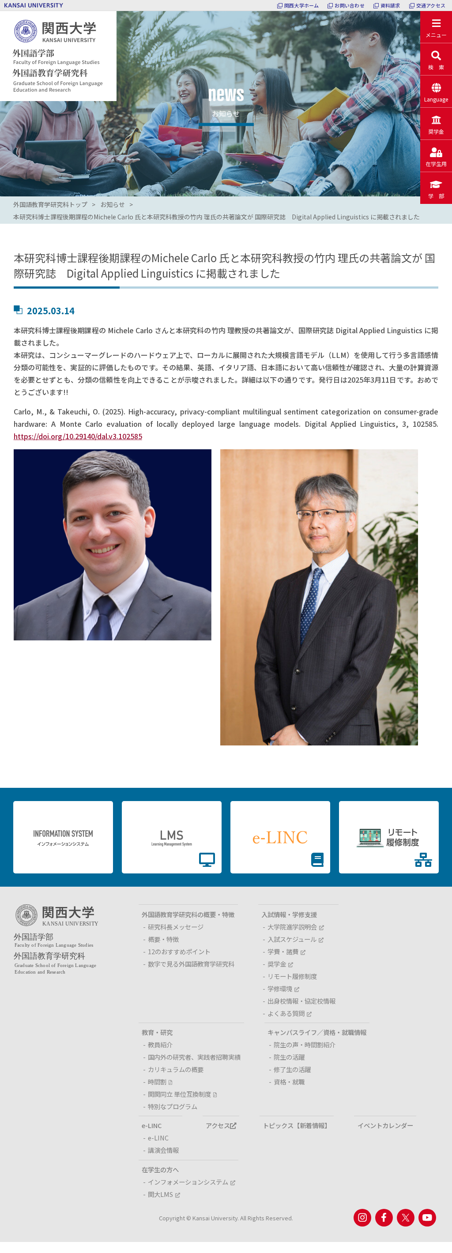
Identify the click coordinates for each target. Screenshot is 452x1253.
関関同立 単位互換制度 (179, 1094)
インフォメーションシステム (188, 1181)
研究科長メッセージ (175, 926)
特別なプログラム (172, 1106)
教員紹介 (160, 1044)
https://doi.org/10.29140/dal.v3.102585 (78, 436)
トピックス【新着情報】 (297, 1125)
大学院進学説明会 (292, 926)
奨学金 (276, 963)
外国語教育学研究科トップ (50, 204)
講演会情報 (163, 1150)
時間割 (157, 1081)
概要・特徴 (163, 939)
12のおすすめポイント (179, 951)
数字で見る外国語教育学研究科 (191, 963)
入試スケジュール (291, 939)
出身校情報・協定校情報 (301, 1000)
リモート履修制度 (292, 976)
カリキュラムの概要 (175, 1069)
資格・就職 (289, 1081)
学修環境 (279, 988)
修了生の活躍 (292, 1069)
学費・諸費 (282, 951)
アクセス (218, 1125)
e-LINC (158, 1137)
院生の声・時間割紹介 (304, 1044)
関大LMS (160, 1194)
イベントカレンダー (385, 1125)
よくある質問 (286, 1013)
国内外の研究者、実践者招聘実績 (194, 1056)
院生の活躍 (289, 1056)
